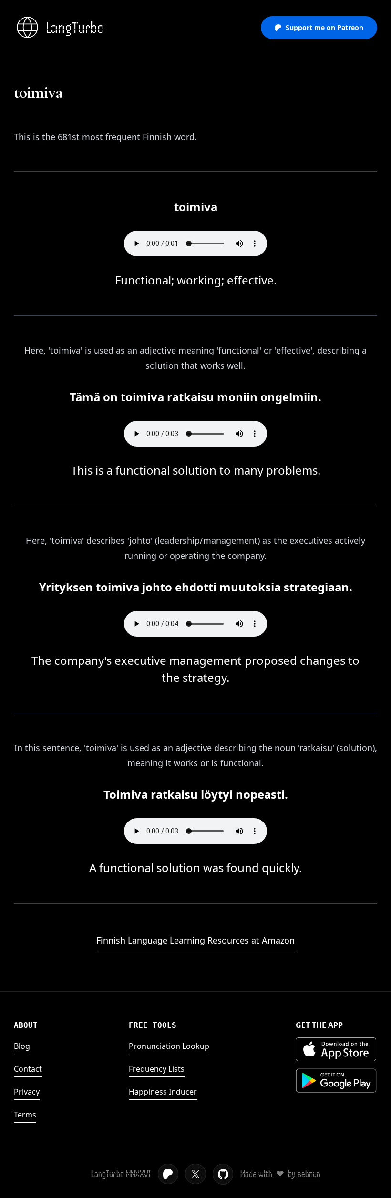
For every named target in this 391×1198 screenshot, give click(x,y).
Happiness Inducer (163, 1091)
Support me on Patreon (324, 27)
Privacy (27, 1091)
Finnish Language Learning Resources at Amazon (195, 940)
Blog (22, 1046)
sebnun (309, 1173)
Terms (25, 1114)
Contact (28, 1069)
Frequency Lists (157, 1069)
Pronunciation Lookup (169, 1046)
